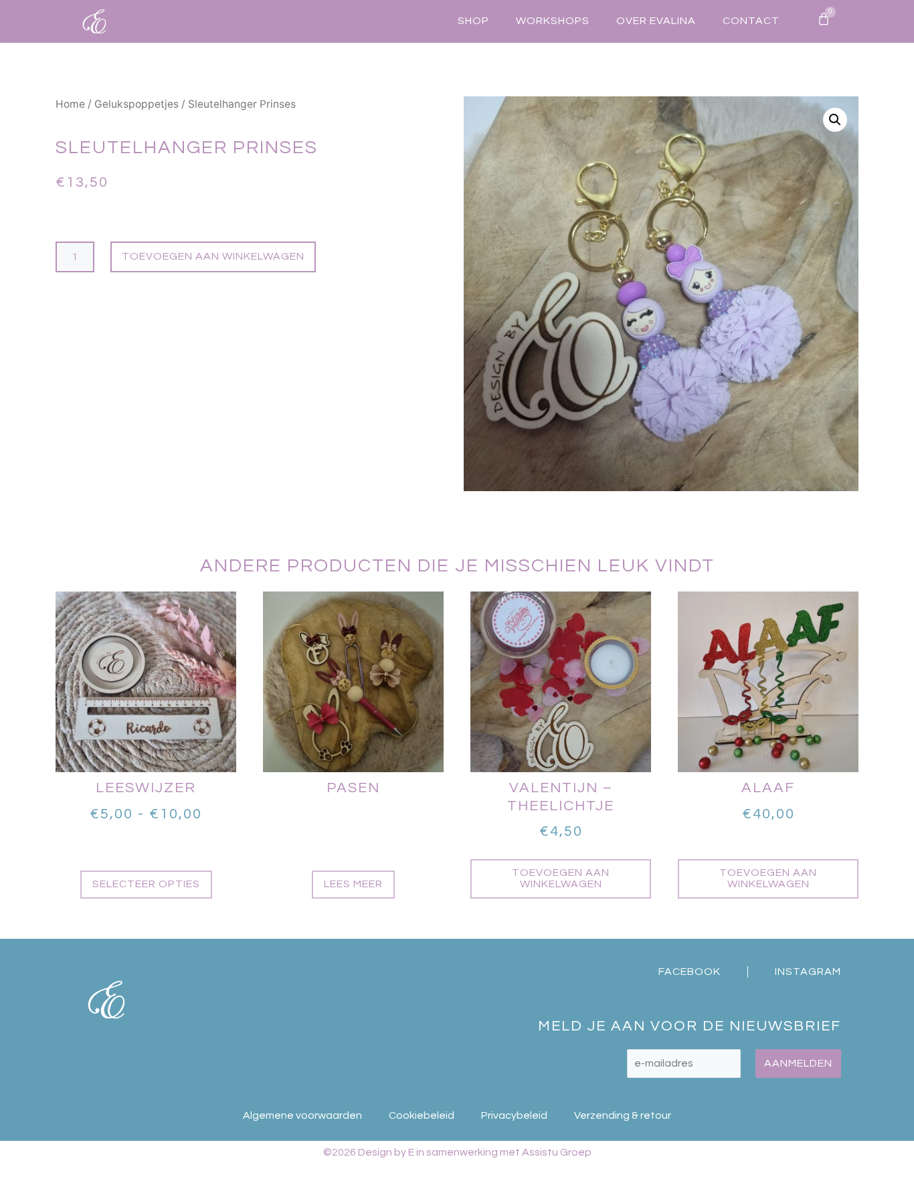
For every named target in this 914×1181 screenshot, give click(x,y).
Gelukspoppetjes (136, 104)
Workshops (552, 20)
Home (70, 104)
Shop (473, 20)
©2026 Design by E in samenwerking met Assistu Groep (457, 1152)
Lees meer (353, 884)
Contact (751, 20)
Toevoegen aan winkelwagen (213, 256)
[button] (835, 120)
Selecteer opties (146, 884)
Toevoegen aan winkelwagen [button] (561, 878)
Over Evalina (656, 20)
